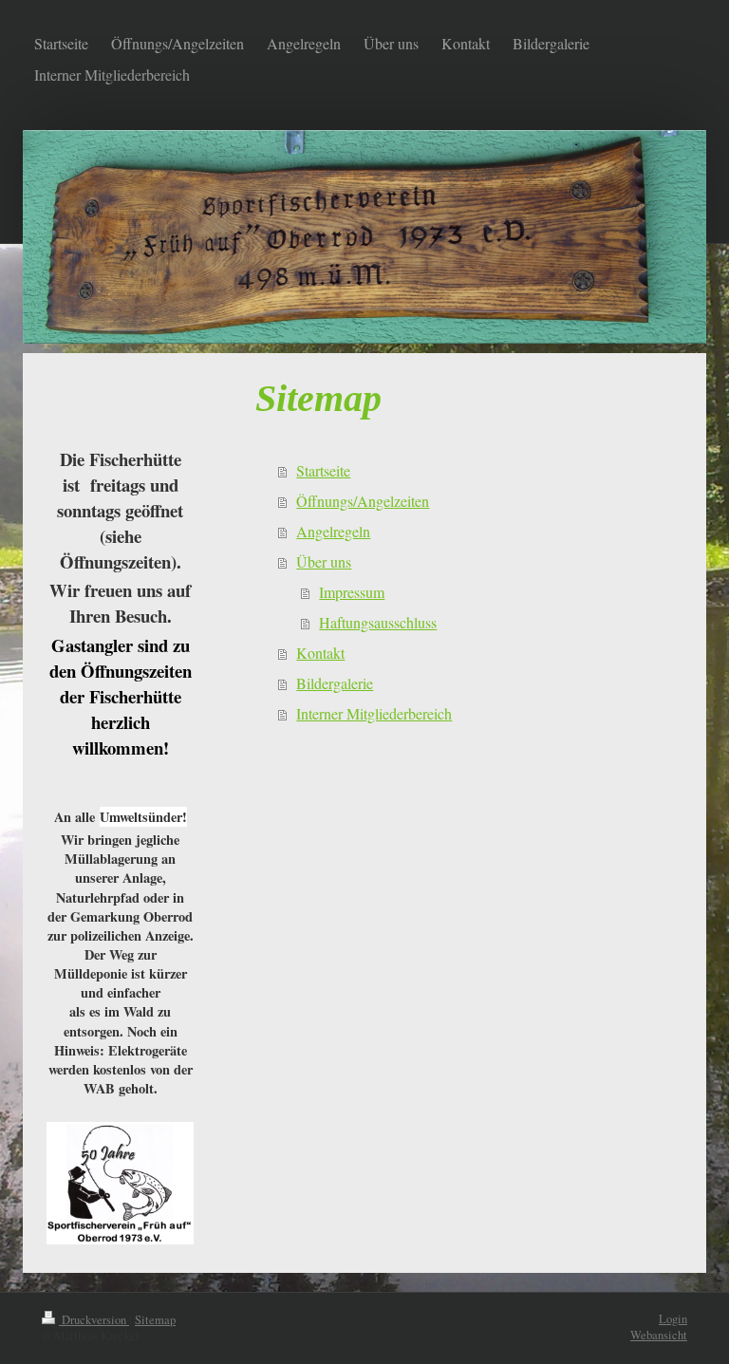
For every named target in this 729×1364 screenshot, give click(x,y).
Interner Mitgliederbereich (374, 713)
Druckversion (94, 1320)
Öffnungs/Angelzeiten (362, 501)
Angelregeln (333, 531)
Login (673, 1319)
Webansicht (658, 1335)
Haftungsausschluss (378, 622)
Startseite (323, 470)
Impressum (351, 592)
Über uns (323, 561)
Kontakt (320, 653)
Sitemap (155, 1320)
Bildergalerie (334, 683)
